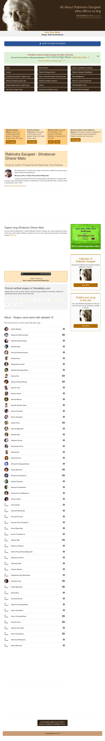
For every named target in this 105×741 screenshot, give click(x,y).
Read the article (81, 57)
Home (8, 68)
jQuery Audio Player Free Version (43, 276)
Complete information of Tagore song (18, 76)
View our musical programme (81, 81)
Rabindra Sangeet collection (48, 81)
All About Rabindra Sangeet (80, 7)
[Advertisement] (52, 110)
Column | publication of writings (82, 68)
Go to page (10, 142)
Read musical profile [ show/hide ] (15, 186)
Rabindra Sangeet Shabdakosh (82, 72)
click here (13, 235)
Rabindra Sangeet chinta (47, 72)
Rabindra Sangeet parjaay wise (16, 81)
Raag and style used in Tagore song (17, 85)
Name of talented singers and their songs (52, 76)
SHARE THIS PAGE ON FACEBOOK (53, 43)
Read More (85, 285)
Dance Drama (43, 68)
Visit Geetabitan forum (79, 85)
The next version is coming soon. (51, 61)
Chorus (41, 85)
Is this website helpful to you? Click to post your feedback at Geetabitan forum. (52, 723)
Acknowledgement (78, 76)
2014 (51, 142)
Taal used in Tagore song (14, 89)
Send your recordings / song (48, 89)
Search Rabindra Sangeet (80, 89)
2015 (57, 142)
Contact (8, 72)
